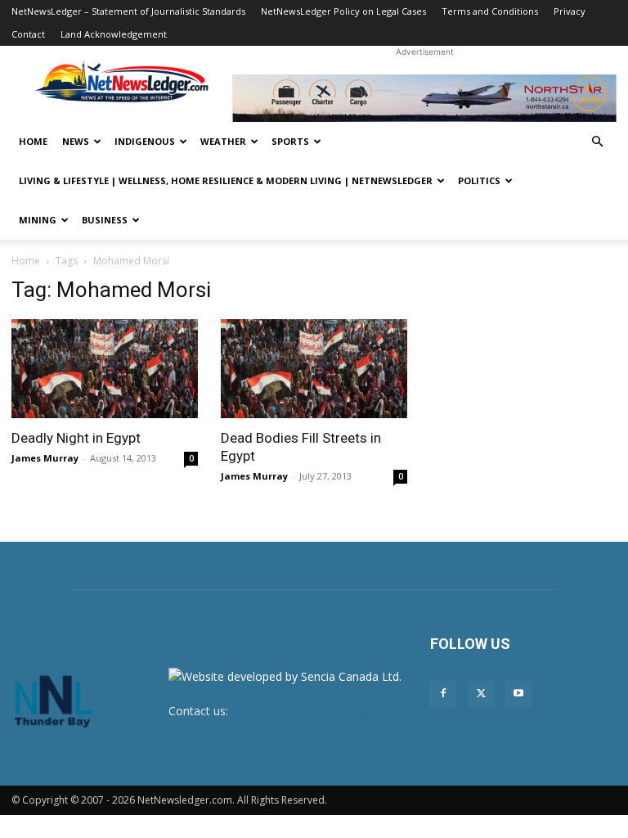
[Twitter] (481, 694)
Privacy (569, 11)
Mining (37, 220)
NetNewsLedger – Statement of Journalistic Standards (128, 11)
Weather (223, 141)
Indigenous (144, 141)
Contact (28, 34)
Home (33, 141)
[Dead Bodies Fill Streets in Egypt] (314, 368)
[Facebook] (443, 694)
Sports (290, 141)
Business (105, 220)
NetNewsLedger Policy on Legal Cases (343, 11)
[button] (597, 142)
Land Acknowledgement (114, 34)
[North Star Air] (424, 98)
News (75, 141)
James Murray (44, 458)
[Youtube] (518, 694)
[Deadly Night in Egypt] (104, 368)
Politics (479, 180)
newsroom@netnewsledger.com (317, 711)
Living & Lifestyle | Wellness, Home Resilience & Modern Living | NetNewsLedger (226, 180)
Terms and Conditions (490, 11)
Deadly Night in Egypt (76, 438)
